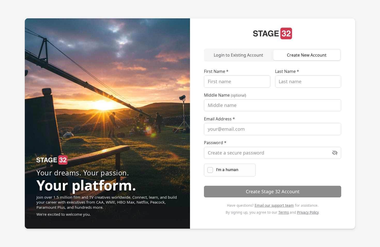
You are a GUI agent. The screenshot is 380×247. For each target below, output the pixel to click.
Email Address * (219, 119)
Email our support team (274, 205)
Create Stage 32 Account (273, 191)
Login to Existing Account (238, 55)
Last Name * (287, 71)
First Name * (216, 71)
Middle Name (225, 95)
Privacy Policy (307, 212)
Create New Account (306, 55)
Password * (215, 142)
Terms (283, 212)
